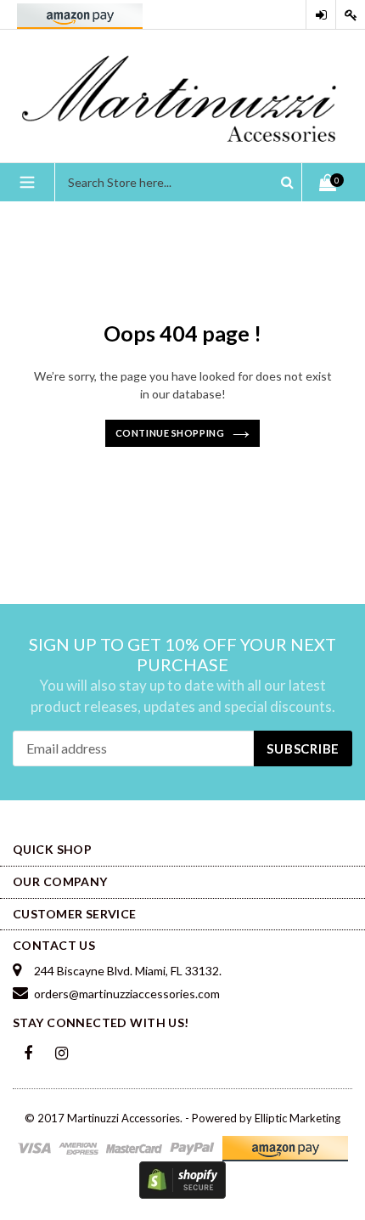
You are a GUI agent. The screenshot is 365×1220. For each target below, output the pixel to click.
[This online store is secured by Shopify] (182, 1178)
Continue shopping (170, 432)
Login (320, 15)
